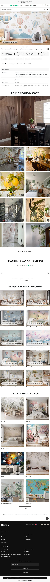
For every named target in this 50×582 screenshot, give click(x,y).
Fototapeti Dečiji (18, 514)
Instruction (4, 542)
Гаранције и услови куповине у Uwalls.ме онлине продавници (11, 555)
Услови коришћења (28, 549)
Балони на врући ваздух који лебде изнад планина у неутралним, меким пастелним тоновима (35, 306)
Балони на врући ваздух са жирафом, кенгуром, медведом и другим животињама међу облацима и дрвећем (35, 386)
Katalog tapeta (27, 539)
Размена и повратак (28, 534)
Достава (3, 539)
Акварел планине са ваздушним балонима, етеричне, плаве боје (35, 346)
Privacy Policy (4, 549)
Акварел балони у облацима (7, 366)
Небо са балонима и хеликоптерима (9, 346)
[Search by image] (45, 9)
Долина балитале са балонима (33, 326)
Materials (3, 536)
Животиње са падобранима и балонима (10, 386)
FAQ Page (3, 534)
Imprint (3, 551)
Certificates (26, 536)
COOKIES (26, 551)
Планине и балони (5, 326)
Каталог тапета (10, 514)
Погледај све (25, 508)
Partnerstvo (27, 554)
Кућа (4, 514)
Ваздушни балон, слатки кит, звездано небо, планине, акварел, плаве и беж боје (35, 366)
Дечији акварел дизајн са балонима (9, 306)
